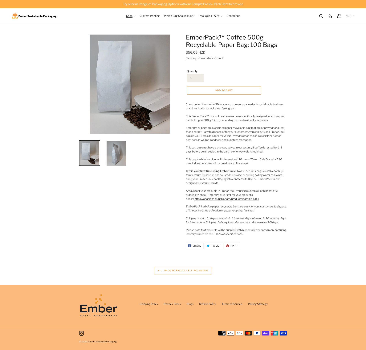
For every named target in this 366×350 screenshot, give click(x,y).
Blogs (190, 304)
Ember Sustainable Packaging (102, 341)
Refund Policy (207, 304)
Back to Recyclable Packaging (186, 270)
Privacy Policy (172, 304)
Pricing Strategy (258, 304)
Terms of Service (232, 304)
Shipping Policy (149, 304)
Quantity (192, 71)
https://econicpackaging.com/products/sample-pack (226, 198)
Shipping (191, 58)
